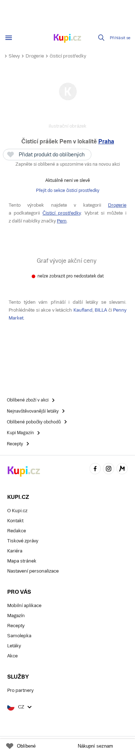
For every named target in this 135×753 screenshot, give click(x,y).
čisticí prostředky (68, 56)
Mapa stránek (21, 561)
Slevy (14, 56)
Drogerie (35, 56)
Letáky (14, 645)
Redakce (16, 530)
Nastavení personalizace (33, 571)
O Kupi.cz (17, 510)
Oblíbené (26, 746)
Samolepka (19, 635)
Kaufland (83, 310)
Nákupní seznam (95, 746)
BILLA (101, 310)
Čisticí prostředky (61, 213)
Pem (62, 221)
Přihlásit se (120, 38)
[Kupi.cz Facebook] (95, 469)
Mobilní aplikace (24, 605)
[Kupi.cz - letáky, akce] (67, 38)
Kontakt (15, 520)
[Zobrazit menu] (8, 37)
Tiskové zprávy (22, 540)
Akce (12, 655)
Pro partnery (20, 690)
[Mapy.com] (122, 469)
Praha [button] (106, 141)
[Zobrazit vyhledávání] (101, 37)
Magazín (16, 615)
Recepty (15, 625)
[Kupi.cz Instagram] (108, 469)
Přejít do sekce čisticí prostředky (67, 190)
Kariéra (14, 551)
